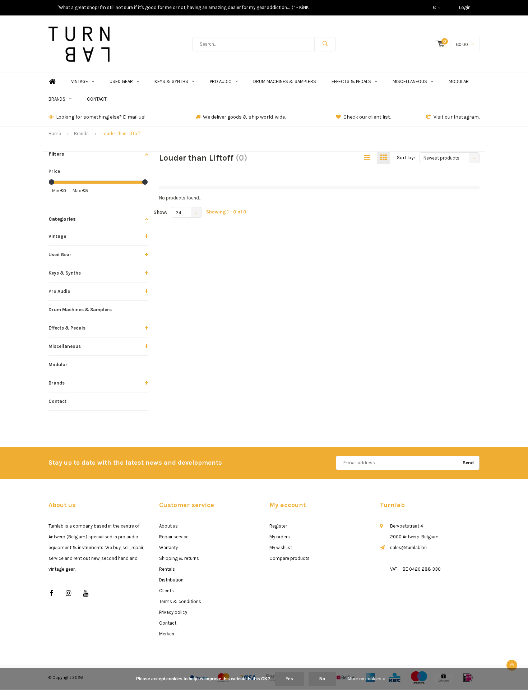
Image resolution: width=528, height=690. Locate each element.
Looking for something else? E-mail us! (100, 117)
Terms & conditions (180, 601)
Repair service (174, 536)
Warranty (168, 547)
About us (168, 526)
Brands (56, 99)
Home (52, 82)
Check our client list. (367, 117)
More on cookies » (366, 678)
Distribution (171, 580)
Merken (166, 633)
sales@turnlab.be (408, 547)
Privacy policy (173, 612)
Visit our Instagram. (457, 117)
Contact (97, 99)
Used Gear (121, 81)
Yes (289, 678)
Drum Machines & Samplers (284, 81)
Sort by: (406, 158)
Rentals (167, 569)
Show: (160, 212)
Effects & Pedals (351, 81)
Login (465, 7)
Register (278, 526)
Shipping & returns (179, 558)
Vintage (79, 81)
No (322, 678)
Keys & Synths (171, 81)
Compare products (289, 558)
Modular (459, 81)
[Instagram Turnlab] (68, 593)
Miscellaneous (410, 81)
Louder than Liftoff (121, 133)
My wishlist (280, 547)
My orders (279, 536)
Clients (166, 590)
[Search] (325, 44)
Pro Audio (221, 81)
